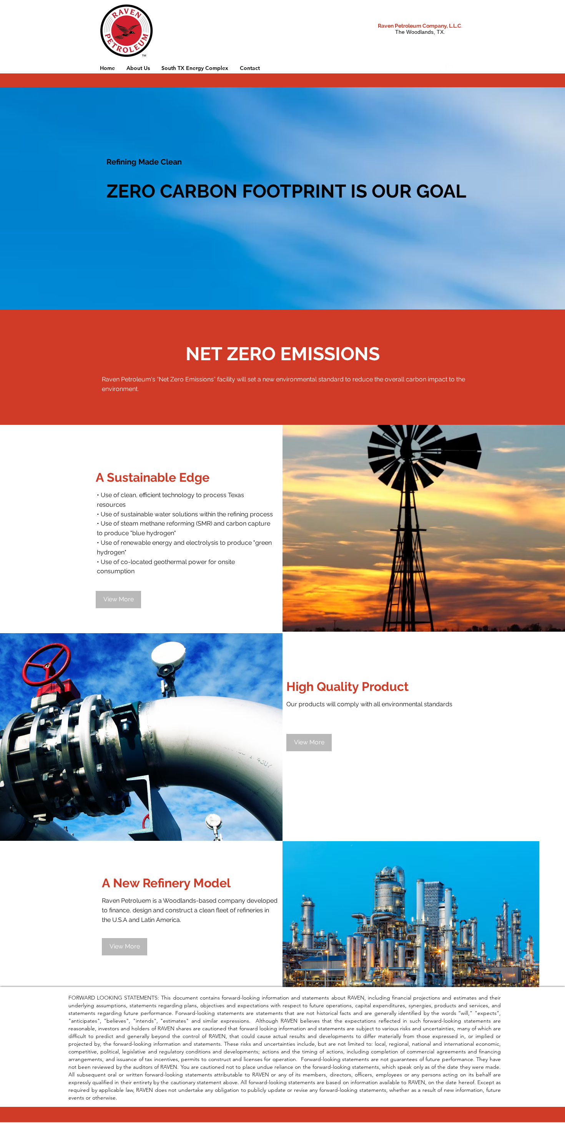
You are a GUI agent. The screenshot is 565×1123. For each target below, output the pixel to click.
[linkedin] (449, 68)
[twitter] (438, 68)
